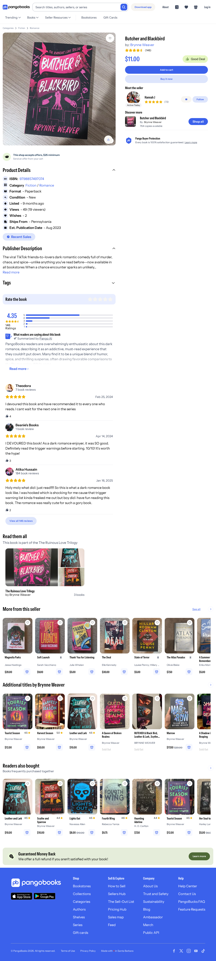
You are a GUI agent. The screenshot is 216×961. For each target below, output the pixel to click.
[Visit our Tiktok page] (203, 951)
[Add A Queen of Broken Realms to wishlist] (125, 698)
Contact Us (187, 894)
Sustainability (153, 902)
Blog (146, 909)
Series (77, 925)
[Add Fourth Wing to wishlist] (125, 783)
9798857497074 (32, 179)
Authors (79, 909)
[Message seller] (186, 99)
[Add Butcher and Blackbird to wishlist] (110, 38)
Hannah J (150, 97)
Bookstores (89, 17)
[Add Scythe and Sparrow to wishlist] (60, 783)
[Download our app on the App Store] (21, 896)
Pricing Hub (117, 909)
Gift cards (80, 933)
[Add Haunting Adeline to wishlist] (157, 783)
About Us (150, 886)
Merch (148, 925)
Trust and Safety (155, 894)
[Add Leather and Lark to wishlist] (92, 698)
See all (196, 609)
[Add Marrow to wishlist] (189, 698)
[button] (59, 170)
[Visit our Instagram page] (189, 951)
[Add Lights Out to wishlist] (92, 783)
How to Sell (116, 886)
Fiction (21, 28)
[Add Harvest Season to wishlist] (60, 698)
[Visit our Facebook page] (174, 951)
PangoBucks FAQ (191, 902)
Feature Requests (191, 909)
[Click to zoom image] (59, 89)
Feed (112, 925)
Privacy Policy (88, 950)
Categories (8, 28)
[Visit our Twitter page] (181, 951)
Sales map (116, 917)
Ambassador (153, 917)
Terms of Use (68, 950)
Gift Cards (110, 17)
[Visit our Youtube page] (196, 951)
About (165, 7)
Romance (34, 28)
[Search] (123, 7)
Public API (151, 933)
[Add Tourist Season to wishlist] (27, 698)
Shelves (79, 917)
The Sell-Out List (121, 902)
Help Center (187, 886)
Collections (82, 894)
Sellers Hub (117, 894)
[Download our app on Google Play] (44, 896)
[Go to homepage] (16, 7)
